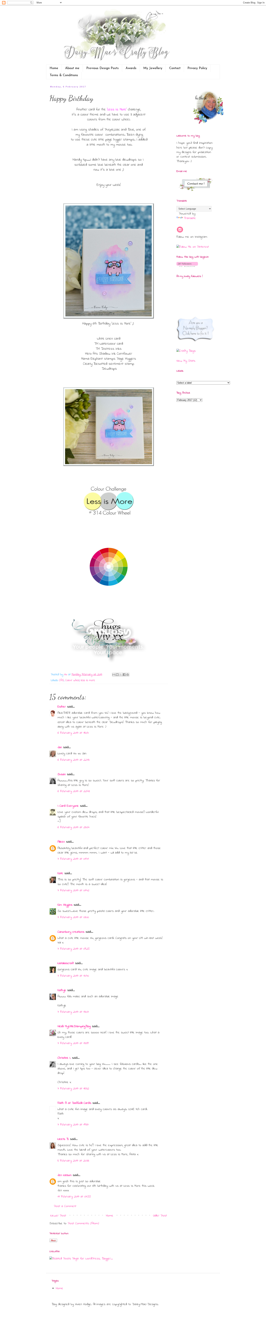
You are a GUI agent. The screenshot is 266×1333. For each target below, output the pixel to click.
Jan (60, 747)
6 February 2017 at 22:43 (74, 791)
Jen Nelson (64, 1175)
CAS (61, 680)
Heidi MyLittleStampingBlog (74, 1026)
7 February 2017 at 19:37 (73, 1124)
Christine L (64, 1058)
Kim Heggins (65, 905)
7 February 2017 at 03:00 (73, 917)
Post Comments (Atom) (83, 1223)
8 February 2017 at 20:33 (73, 1160)
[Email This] (114, 674)
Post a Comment (65, 1206)
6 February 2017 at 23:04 (73, 827)
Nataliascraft (66, 963)
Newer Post (58, 1215)
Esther (62, 706)
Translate (190, 218)
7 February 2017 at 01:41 (73, 859)
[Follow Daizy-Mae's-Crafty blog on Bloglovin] (187, 266)
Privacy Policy (197, 68)
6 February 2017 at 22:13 (73, 760)
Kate (60, 873)
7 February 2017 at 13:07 (73, 1012)
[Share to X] (121, 674)
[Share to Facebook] (124, 674)
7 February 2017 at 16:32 (73, 1088)
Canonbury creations (71, 932)
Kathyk (62, 990)
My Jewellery (152, 68)
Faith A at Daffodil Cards (74, 1103)
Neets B (63, 1139)
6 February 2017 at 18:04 (73, 733)
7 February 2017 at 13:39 (73, 1043)
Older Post (160, 1215)
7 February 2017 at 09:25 (74, 948)
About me (72, 68)
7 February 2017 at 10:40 (73, 976)
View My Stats (185, 361)
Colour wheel (72, 680)
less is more (88, 680)
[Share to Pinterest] (127, 674)
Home (54, 68)
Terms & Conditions (64, 75)
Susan (62, 774)
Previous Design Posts (102, 68)
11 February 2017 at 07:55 (74, 1196)
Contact (175, 68)
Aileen (61, 842)
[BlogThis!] (117, 674)
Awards (131, 68)
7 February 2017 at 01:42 (73, 890)
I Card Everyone (68, 806)
